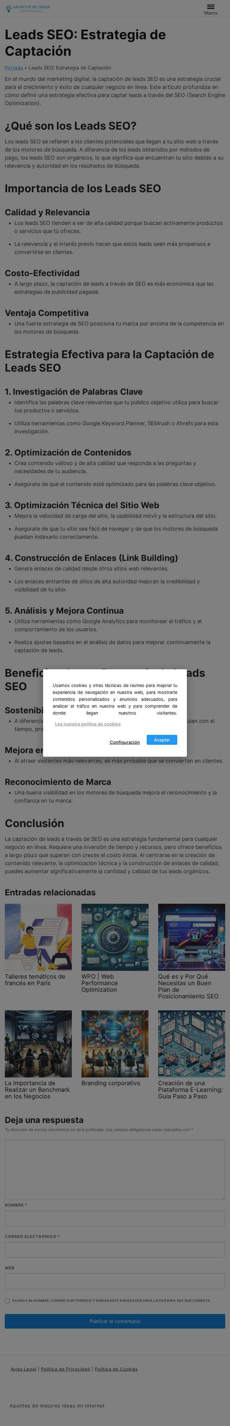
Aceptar (162, 739)
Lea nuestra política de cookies (88, 723)
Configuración (125, 742)
